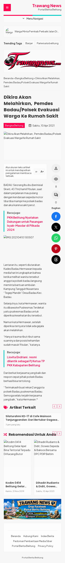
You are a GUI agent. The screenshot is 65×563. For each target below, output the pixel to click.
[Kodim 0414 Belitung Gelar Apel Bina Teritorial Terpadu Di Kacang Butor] (17, 459)
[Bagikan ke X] (55, 227)
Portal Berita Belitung (23, 546)
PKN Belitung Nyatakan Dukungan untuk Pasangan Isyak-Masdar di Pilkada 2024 (25, 223)
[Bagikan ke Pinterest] (55, 248)
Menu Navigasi (32, 18)
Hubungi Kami (30, 536)
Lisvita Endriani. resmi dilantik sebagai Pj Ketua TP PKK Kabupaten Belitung (26, 361)
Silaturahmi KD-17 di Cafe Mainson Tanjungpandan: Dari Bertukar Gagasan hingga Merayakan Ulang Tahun (32, 419)
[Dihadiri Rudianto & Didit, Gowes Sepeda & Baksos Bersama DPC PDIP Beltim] (47, 459)
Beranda (16, 536)
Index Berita (47, 536)
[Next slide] (59, 406)
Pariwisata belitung (47, 43)
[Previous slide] (55, 406)
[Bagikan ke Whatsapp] (55, 237)
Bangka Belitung (14, 125)
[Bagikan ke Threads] (55, 259)
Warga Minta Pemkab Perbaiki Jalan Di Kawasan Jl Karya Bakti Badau (36, 31)
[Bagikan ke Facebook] (55, 216)
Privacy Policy (45, 546)
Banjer (29, 43)
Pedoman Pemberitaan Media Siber (32, 541)
